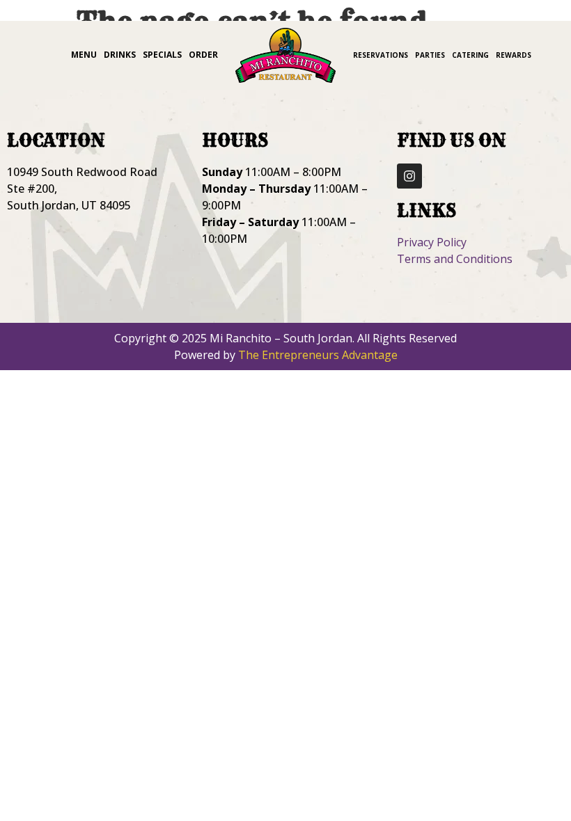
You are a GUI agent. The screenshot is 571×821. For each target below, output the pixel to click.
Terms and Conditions (455, 258)
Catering (470, 55)
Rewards (513, 55)
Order (203, 55)
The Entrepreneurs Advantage (318, 354)
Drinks (120, 55)
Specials (162, 55)
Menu (84, 55)
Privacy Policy (432, 242)
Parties (430, 55)
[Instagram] (409, 176)
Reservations (380, 55)
